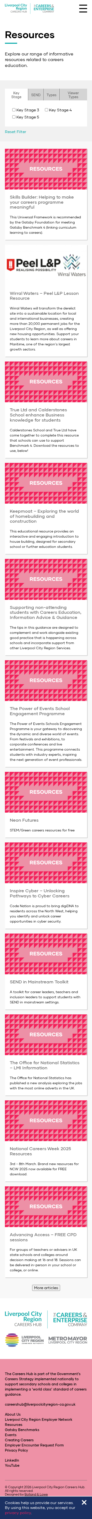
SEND (35, 95)
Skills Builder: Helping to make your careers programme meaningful (42, 202)
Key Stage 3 (27, 109)
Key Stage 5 (27, 117)
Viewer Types (73, 95)
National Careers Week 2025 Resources (40, 1151)
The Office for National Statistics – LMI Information (44, 1065)
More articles (46, 1287)
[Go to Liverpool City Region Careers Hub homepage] (29, 8)
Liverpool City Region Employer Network (38, 1419)
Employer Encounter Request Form (34, 1445)
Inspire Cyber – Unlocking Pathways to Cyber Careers (39, 893)
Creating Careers (19, 1440)
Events (10, 1435)
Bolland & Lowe (36, 1494)
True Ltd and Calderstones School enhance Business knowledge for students (38, 414)
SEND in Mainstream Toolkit (39, 981)
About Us (13, 1414)
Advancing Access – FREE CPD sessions (43, 1237)
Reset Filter (15, 131)
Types (51, 95)
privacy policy (18, 1512)
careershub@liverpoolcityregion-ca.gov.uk (40, 1404)
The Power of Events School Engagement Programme (40, 711)
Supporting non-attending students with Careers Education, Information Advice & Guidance (45, 612)
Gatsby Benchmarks (22, 1430)
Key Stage (16, 95)
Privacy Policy (16, 1450)
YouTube (12, 1465)
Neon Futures (24, 820)
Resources (13, 1425)
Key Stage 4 (60, 109)
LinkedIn (12, 1460)
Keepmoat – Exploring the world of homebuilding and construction (44, 516)
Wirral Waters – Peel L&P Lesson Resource (44, 295)
